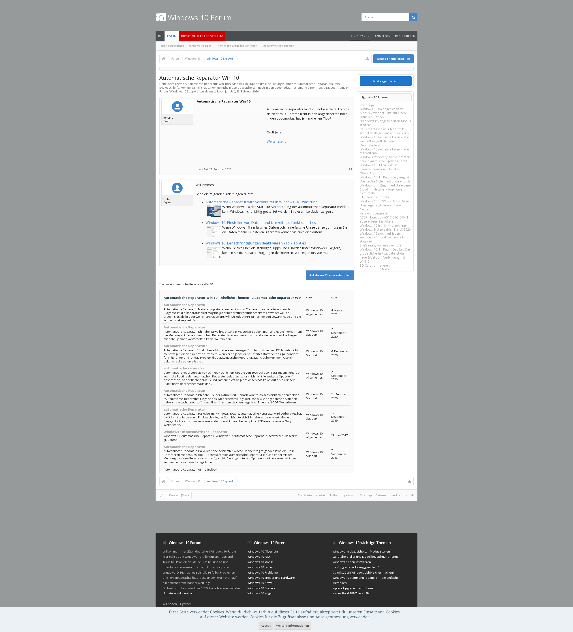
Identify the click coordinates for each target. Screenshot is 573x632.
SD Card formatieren (375, 265)
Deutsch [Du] (178, 495)
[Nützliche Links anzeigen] (367, 58)
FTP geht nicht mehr (374, 197)
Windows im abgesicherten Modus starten (361, 551)
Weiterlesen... (276, 141)
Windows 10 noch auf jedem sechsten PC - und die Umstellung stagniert (384, 237)
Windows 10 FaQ (259, 557)
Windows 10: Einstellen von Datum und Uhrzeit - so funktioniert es (260, 222)
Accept (266, 625)
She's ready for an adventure (380, 245)
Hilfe (333, 495)
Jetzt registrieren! (385, 81)
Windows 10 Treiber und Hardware (271, 578)
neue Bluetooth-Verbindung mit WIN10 (382, 259)
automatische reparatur (184, 368)
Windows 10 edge (260, 593)
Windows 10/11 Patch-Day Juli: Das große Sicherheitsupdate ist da (385, 251)
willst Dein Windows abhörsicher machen (365, 572)
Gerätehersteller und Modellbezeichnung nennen (366, 557)
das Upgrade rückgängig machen (355, 567)
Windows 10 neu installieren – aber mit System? (385, 151)
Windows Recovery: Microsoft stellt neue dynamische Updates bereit (385, 159)
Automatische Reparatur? (185, 345)
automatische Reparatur (184, 409)
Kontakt (321, 495)
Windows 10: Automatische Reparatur (196, 431)
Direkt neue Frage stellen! (202, 36)
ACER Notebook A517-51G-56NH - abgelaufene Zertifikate (385, 219)
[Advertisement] (232, 135)
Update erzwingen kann (179, 593)
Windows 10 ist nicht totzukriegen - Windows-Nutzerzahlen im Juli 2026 (385, 227)
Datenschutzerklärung (391, 495)
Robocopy (367, 105)
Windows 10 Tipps (200, 46)
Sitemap (366, 495)
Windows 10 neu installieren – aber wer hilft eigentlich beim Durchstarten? (385, 141)
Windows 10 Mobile (261, 562)
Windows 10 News (260, 583)
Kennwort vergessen (374, 213)
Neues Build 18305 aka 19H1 (352, 593)
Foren (171, 36)
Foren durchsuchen (172, 46)
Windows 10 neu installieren (352, 562)
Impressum (348, 495)
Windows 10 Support (184, 91)
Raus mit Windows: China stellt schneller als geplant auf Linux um (384, 131)
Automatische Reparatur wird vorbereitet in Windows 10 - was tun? (261, 201)
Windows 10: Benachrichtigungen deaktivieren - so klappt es (255, 243)
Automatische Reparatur (184, 304)
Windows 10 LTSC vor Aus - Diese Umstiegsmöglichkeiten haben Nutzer (384, 205)
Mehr (385, 269)
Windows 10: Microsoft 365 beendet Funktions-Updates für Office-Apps (382, 169)
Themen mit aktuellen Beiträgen (236, 46)
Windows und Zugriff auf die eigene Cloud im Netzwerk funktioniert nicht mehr (385, 189)
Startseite (305, 495)
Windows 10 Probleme (263, 572)
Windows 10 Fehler (260, 567)
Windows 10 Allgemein (263, 551)
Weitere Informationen (292, 625)
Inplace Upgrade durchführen (353, 588)
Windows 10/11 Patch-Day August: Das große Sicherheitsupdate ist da (385, 179)
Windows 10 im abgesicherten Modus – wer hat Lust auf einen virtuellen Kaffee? (383, 113)
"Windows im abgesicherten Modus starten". (385, 123)
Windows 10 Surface (261, 588)
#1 (350, 169)
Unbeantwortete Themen (278, 46)
